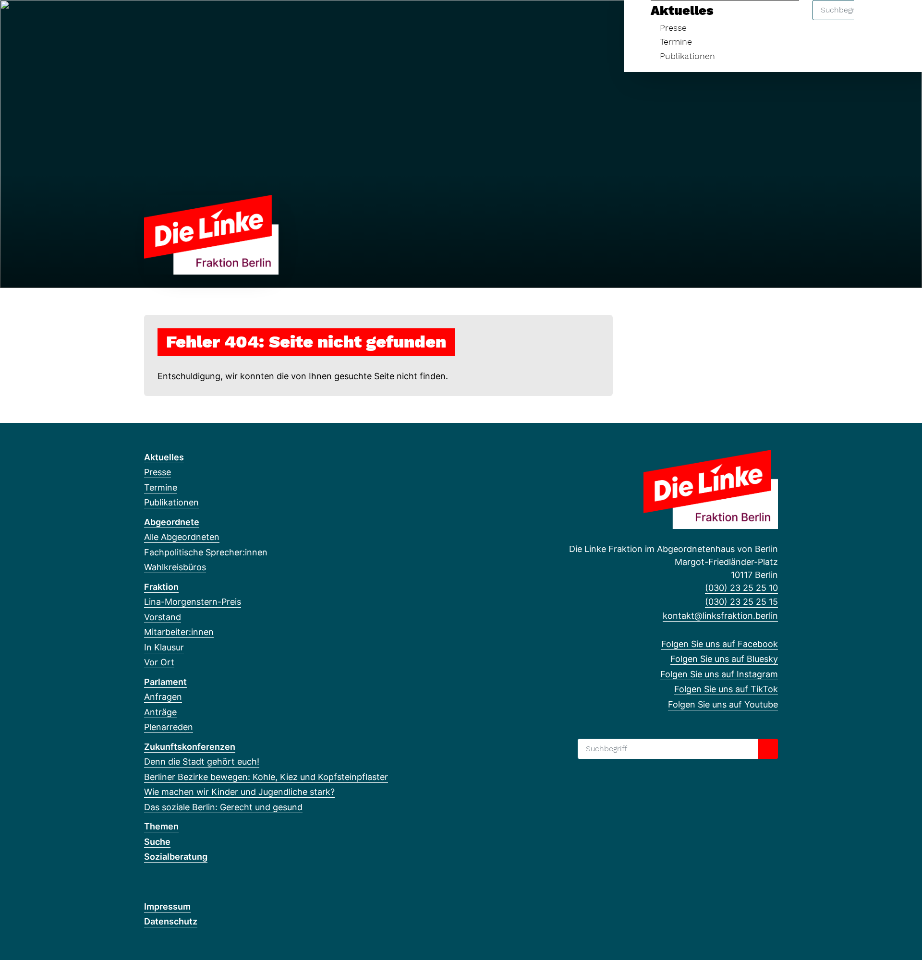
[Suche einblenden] (873, 19)
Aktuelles (682, 10)
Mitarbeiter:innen (179, 632)
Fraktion (161, 587)
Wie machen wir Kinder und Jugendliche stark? (239, 792)
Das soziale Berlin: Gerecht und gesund (223, 807)
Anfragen (163, 697)
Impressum (167, 906)
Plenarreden (168, 727)
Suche (157, 842)
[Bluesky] (165, 20)
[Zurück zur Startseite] (211, 234)
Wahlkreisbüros (175, 567)
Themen (161, 826)
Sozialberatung (175, 857)
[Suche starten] (768, 749)
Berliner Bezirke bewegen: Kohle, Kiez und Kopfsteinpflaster (266, 777)
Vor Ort (159, 662)
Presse (673, 28)
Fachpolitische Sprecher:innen (205, 552)
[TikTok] (197, 20)
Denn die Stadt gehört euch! (201, 761)
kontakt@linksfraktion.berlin (720, 616)
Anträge (160, 712)
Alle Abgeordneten (181, 537)
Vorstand (162, 617)
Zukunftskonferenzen (189, 747)
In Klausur (164, 647)
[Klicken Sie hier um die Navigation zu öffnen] (902, 19)
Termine (676, 41)
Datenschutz (170, 921)
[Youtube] (212, 20)
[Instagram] (181, 20)
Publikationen (687, 56)
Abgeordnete (171, 522)
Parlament (165, 682)
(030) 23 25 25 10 (741, 588)
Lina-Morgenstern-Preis (192, 602)
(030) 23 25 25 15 (741, 602)
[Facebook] (149, 20)
